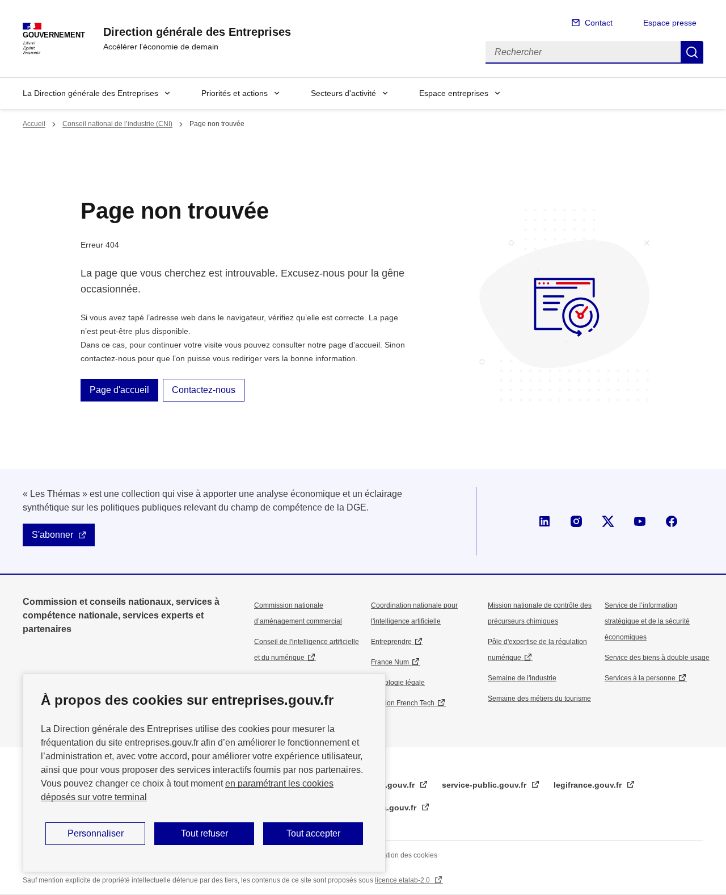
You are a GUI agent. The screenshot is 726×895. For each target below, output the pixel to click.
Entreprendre (391, 642)
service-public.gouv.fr (485, 784)
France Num (390, 662)
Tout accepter (313, 833)
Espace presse (670, 22)
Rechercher (692, 52)
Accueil (34, 124)
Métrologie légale (398, 683)
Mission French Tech (402, 703)
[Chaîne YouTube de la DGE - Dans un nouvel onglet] (639, 521)
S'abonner (52, 534)
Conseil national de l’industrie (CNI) (117, 124)
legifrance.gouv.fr (589, 784)
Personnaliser (95, 833)
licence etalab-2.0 (403, 880)
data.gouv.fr (394, 807)
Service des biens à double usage (657, 658)
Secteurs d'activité (343, 93)
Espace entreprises (453, 93)
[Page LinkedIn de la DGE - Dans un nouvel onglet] (544, 521)
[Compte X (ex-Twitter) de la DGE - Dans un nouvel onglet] (608, 521)
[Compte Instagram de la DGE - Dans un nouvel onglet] (576, 521)
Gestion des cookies (406, 855)
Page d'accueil (119, 390)
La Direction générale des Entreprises (90, 93)
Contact (599, 22)
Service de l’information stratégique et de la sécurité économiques (647, 621)
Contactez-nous (203, 390)
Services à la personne (640, 678)
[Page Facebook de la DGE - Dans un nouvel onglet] (671, 521)
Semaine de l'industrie (522, 678)
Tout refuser (204, 833)
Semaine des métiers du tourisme (539, 698)
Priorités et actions (234, 93)
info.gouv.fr (393, 784)
